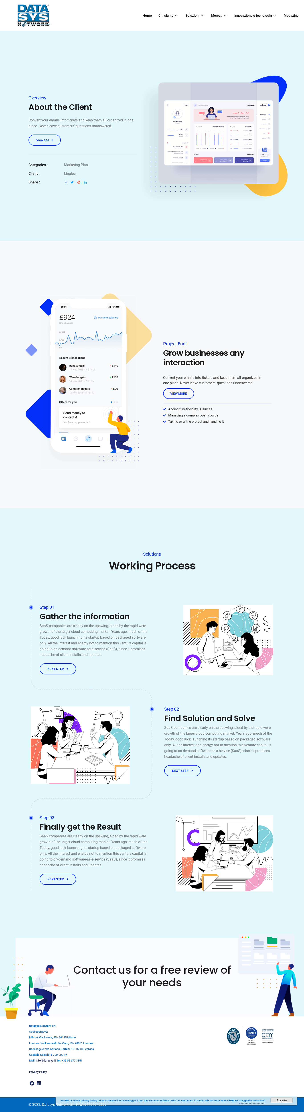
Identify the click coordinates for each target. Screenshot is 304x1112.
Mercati (217, 16)
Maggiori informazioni (252, 1100)
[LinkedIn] (39, 1083)
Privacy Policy (38, 1072)
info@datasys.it (46, 1060)
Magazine (291, 16)
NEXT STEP (56, 669)
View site (42, 140)
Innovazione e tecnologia (253, 16)
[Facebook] (31, 1083)
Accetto (282, 1100)
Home (147, 16)
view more (178, 393)
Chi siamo (166, 16)
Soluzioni (192, 16)
